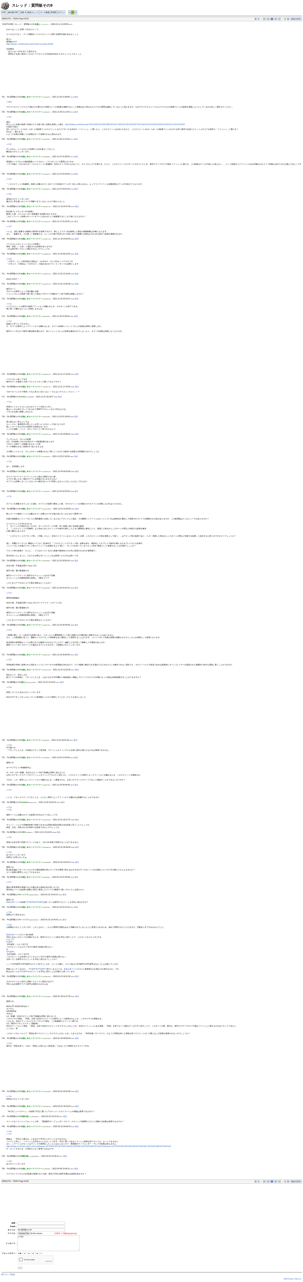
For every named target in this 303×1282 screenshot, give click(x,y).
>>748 (9, 1161)
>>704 (9, 179)
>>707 (9, 226)
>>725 (9, 660)
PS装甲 (30, 902)
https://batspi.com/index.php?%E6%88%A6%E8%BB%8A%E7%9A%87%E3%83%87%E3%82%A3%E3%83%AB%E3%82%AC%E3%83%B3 (125, 124)
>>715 (9, 402)
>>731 (9, 790)
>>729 (9, 810)
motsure (25, 802)
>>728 (9, 745)
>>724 (9, 593)
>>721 (9, 496)
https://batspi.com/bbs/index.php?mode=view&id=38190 (29, 44)
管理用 (53, 12)
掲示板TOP (13, 12)
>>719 (9, 462)
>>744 (9, 1096)
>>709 (9, 259)
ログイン (61, 12)
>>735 (9, 852)
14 (268, 19)
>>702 (9, 144)
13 (264, 19)
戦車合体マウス (13, 902)
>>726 (9, 687)
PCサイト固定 (8, 1274)
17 (279, 19)
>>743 (9, 1043)
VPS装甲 (39, 902)
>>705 (9, 194)
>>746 (9, 1131)
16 (276, 19)
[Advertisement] (73, 76)
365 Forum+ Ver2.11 (292, 1279)
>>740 (9, 925)
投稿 (20, 1268)
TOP (3, 12)
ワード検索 (44, 12)
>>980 (18, 51)
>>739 (9, 912)
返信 (76, 97)
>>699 (9, 102)
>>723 (9, 630)
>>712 (9, 304)
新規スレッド (33, 12)
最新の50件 (296, 19)
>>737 (9, 882)
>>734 (9, 837)
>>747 (9, 1134)
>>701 (9, 117)
